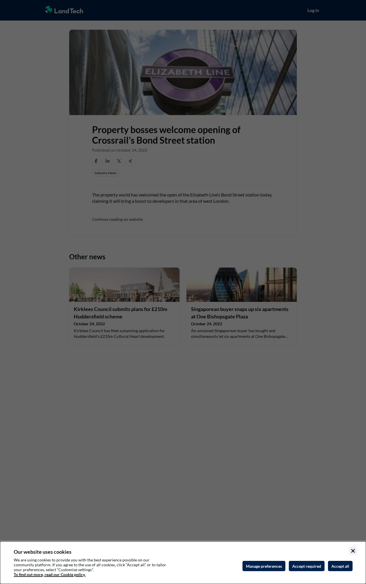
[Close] (353, 551)
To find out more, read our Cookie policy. (49, 574)
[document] (183, 562)
